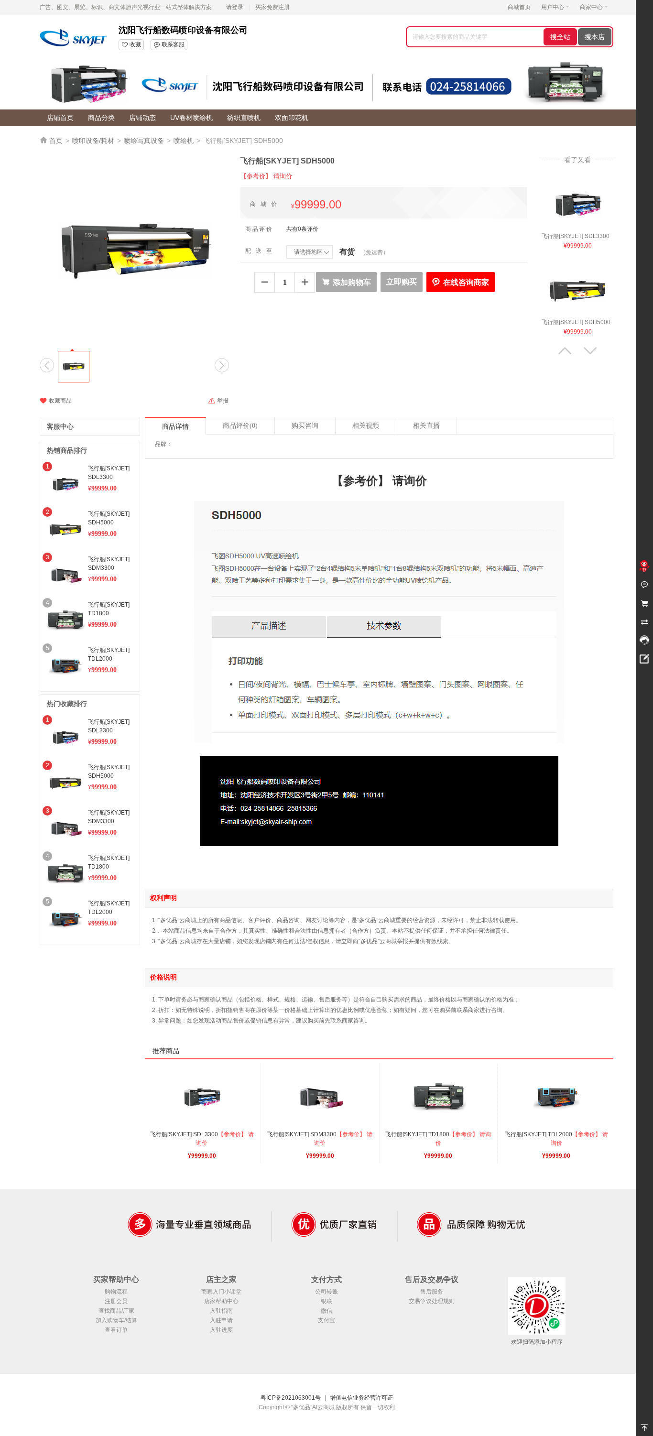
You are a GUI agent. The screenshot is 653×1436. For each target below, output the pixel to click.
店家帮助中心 (221, 1301)
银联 (326, 1301)
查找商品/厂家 (116, 1310)
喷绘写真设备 (144, 140)
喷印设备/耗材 (93, 140)
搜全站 (560, 37)
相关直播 (426, 425)
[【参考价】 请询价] (577, 204)
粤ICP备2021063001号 (291, 1397)
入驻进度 (221, 1330)
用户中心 (552, 7)
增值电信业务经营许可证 (361, 1397)
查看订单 (116, 1330)
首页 (56, 140)
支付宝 (326, 1320)
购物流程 (116, 1291)
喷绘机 (184, 140)
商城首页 (519, 7)
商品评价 (240, 425)
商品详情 (175, 426)
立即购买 (401, 282)
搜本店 (595, 37)
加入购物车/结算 (116, 1320)
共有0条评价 (302, 229)
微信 (326, 1310)
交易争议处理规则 (432, 1301)
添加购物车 (346, 282)
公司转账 (326, 1291)
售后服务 (431, 1291)
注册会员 (116, 1301)
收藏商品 (56, 400)
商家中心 (591, 7)
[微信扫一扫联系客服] (644, 640)
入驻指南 (221, 1310)
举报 (218, 400)
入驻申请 (221, 1320)
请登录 (234, 7)
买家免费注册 (272, 7)
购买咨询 (305, 425)
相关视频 (365, 425)
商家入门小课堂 (221, 1291)
